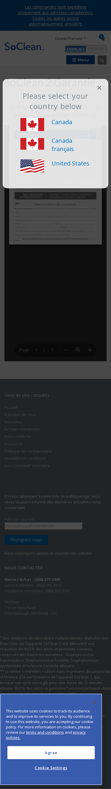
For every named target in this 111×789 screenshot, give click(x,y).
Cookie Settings (51, 767)
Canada (62, 122)
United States (70, 163)
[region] (51, 739)
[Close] (94, 702)
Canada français (63, 145)
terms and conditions (45, 732)
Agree (51, 752)
